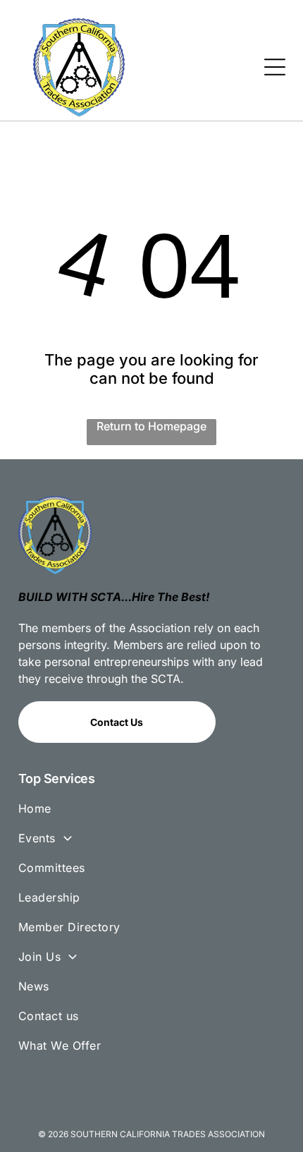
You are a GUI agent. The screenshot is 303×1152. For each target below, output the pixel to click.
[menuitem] (151, 815)
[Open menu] (274, 67)
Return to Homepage (151, 426)
